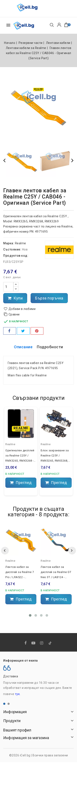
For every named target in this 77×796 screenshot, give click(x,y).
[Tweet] (23, 330)
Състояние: (12, 249)
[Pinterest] (37, 330)
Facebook (26, 643)
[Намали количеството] (15, 288)
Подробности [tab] (50, 347)
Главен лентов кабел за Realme (31, 363)
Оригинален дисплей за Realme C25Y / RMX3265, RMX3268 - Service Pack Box (19, 456)
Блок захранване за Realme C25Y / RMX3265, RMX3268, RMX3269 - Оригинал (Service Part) (55, 456)
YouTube (33, 643)
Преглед (23, 482)
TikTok (50, 644)
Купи (18, 298)
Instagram (42, 643)
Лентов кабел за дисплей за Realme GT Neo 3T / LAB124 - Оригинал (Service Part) (56, 572)
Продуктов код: (15, 255)
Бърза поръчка (49, 298)
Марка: (8, 243)
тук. (18, 694)
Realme (20, 243)
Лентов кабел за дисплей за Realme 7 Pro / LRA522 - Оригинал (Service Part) (19, 572)
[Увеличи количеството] (15, 284)
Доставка (10, 676)
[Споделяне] (9, 330)
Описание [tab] (23, 347)
